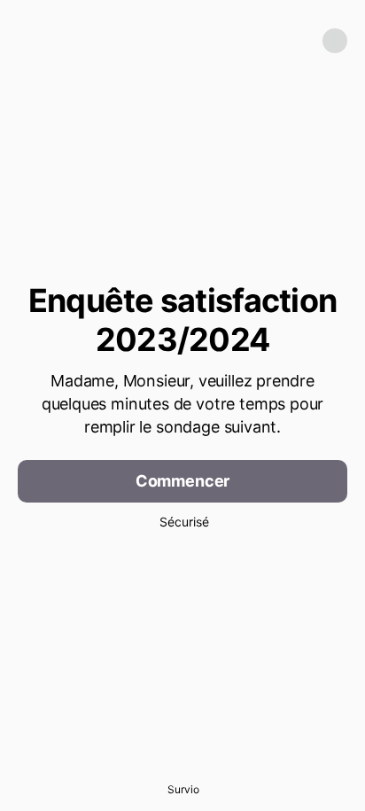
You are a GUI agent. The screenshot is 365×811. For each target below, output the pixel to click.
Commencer (182, 481)
